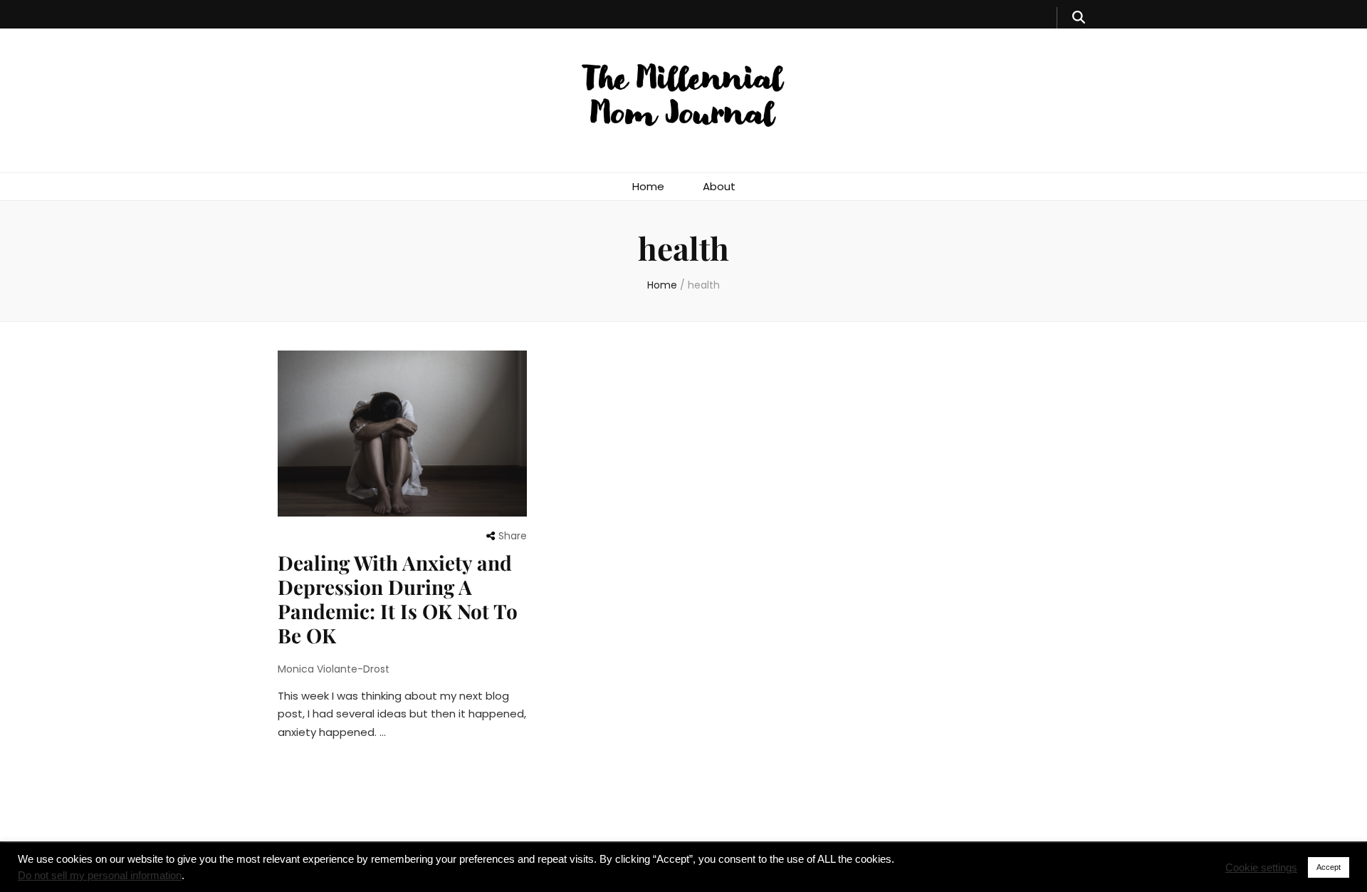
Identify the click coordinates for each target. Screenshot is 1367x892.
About (719, 186)
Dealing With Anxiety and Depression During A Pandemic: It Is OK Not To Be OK (398, 598)
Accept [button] (1328, 867)
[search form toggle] (1078, 17)
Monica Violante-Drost (333, 669)
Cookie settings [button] (1261, 867)
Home (648, 186)
